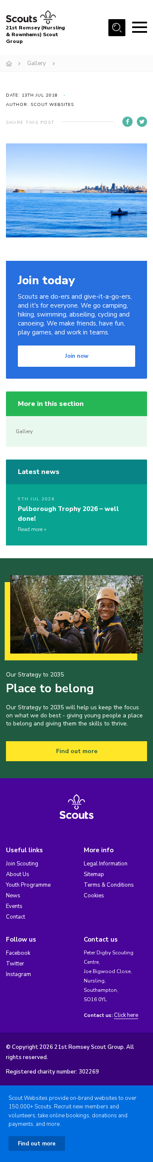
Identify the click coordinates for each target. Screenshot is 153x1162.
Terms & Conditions (109, 885)
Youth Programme (28, 885)
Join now (76, 356)
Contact (15, 917)
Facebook (18, 953)
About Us (17, 874)
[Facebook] (127, 122)
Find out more (76, 751)
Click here (126, 1015)
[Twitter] (142, 122)
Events (14, 906)
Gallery (36, 63)
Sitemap (94, 874)
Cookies (94, 895)
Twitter (15, 964)
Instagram (18, 974)
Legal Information (106, 864)
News (13, 895)
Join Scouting (22, 864)
